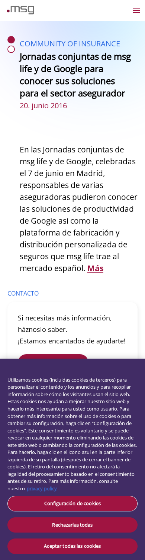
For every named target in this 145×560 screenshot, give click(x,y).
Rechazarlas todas (72, 524)
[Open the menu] (136, 10)
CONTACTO (23, 293)
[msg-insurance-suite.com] (20, 12)
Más (95, 268)
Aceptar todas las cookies (72, 546)
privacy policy (42, 488)
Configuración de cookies (72, 503)
